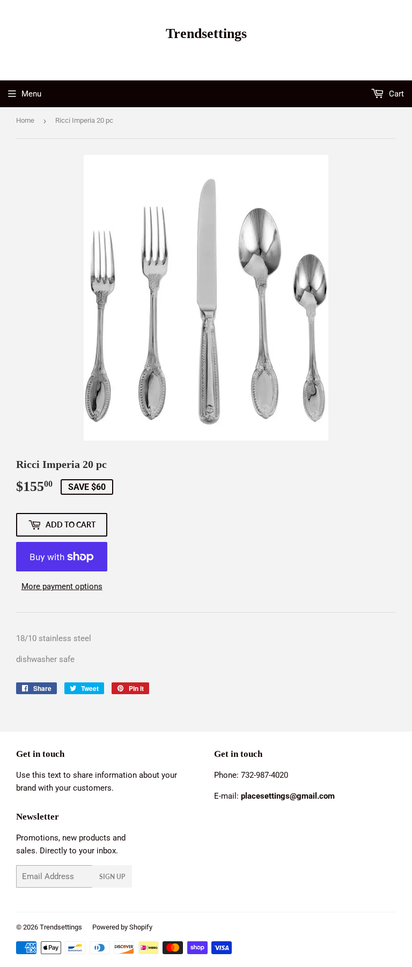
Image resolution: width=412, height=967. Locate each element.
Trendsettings (206, 33)
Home (25, 120)
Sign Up (112, 877)
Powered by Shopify (122, 927)
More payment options (61, 586)
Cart (395, 94)
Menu (31, 94)
